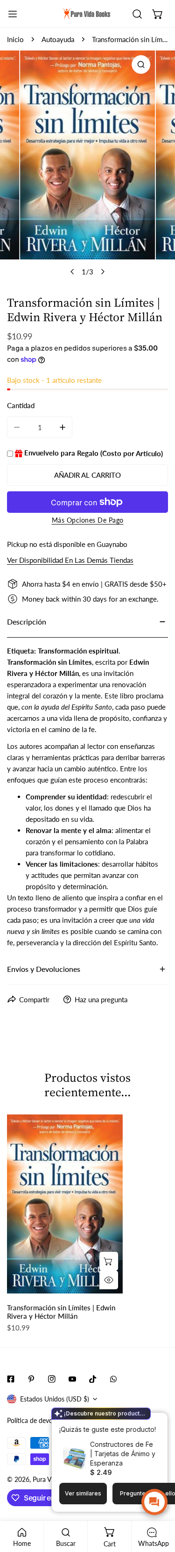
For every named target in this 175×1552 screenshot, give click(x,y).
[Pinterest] (31, 1379)
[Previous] (72, 271)
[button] (157, 14)
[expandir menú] (12, 14)
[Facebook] (10, 1379)
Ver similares (83, 1493)
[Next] (102, 271)
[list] (87, 165)
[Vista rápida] (108, 1280)
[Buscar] (137, 14)
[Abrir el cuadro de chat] (154, 1502)
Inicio (15, 39)
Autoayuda (58, 39)
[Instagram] (52, 1379)
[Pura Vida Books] (87, 14)
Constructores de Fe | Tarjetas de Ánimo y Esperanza (122, 1453)
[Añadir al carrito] (108, 1261)
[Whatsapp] (113, 1379)
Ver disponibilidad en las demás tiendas (70, 560)
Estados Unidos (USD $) (54, 1399)
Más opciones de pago (88, 520)
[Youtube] (72, 1379)
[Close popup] (146, 1420)
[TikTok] (93, 1379)
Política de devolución (38, 1420)
